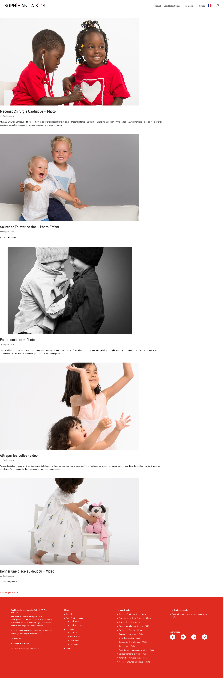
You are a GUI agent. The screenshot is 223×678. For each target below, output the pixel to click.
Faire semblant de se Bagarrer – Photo (135, 618)
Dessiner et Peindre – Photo (130, 630)
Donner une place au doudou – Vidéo (27, 571)
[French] (211, 7)
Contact (202, 6)
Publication (74, 640)
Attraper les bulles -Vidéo (19, 455)
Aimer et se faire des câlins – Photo (134, 658)
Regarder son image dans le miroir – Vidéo (136, 650)
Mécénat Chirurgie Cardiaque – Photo (28, 111)
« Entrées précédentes (9, 592)
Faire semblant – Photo (17, 339)
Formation (74, 644)
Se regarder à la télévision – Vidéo (133, 642)
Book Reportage (76, 625)
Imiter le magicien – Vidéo (129, 638)
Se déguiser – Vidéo (127, 646)
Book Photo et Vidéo (172, 6)
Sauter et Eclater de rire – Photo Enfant (29, 227)
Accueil (158, 6)
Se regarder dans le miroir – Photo (133, 654)
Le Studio (189, 6)
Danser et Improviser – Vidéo (131, 634)
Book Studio (75, 621)
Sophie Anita (8, 116)
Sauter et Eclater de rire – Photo (132, 614)
